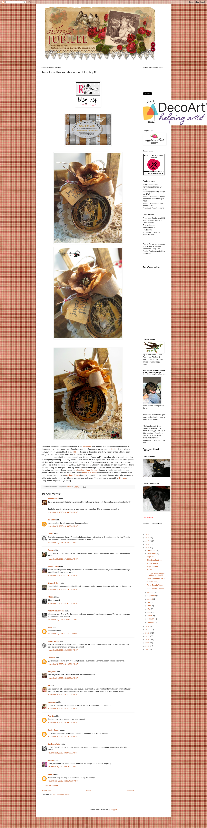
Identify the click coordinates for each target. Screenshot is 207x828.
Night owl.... (151, 557)
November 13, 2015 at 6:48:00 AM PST (63, 543)
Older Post (130, 791)
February (151, 619)
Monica (51, 774)
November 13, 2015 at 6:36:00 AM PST (63, 526)
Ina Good (51, 520)
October (150, 593)
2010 (147, 640)
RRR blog (122, 478)
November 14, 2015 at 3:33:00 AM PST (63, 678)
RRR (75, 452)
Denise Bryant (53, 730)
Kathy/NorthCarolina (56, 611)
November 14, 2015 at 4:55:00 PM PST (63, 722)
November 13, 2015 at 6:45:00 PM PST (63, 650)
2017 (147, 541)
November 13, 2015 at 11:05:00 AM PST (63, 634)
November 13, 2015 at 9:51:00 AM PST (63, 603)
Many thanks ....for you (155, 588)
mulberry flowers (73, 475)
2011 (147, 636)
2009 (147, 643)
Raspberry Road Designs (87, 470)
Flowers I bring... (153, 582)
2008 (147, 646)
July (149, 602)
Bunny (50, 550)
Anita (50, 627)
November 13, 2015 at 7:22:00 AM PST (63, 559)
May (149, 609)
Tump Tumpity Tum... (155, 585)
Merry (149, 570)
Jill (49, 686)
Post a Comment (51, 786)
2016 (147, 544)
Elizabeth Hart (53, 583)
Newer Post (46, 791)
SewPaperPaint (54, 744)
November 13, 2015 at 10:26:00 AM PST (63, 620)
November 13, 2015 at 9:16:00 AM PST (63, 589)
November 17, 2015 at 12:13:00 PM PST (63, 781)
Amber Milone (53, 641)
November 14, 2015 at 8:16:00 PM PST (63, 737)
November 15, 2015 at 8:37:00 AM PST (63, 753)
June (149, 606)
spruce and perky (153, 563)
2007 (147, 649)
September (151, 596)
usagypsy (52, 702)
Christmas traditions (154, 560)
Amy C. (51, 716)
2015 (147, 548)
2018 (147, 538)
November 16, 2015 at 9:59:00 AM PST (63, 767)
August (150, 599)
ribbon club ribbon (89, 473)
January (150, 622)
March (150, 616)
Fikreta (51, 597)
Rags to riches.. (153, 567)
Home (88, 791)
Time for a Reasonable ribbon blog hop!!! (156, 574)
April (149, 612)
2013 (147, 630)
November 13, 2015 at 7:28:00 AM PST (63, 575)
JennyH (51, 761)
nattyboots (52, 672)
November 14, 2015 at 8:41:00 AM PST (63, 709)
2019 (147, 535)
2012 (147, 633)
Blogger (114, 810)
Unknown (51, 658)
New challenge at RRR (156, 578)
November (87, 447)
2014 (147, 626)
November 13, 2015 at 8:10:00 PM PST (63, 664)
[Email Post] (84, 486)
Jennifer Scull (53, 499)
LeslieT (51, 534)
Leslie (113, 449)
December (151, 551)
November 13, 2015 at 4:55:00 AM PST (63, 512)
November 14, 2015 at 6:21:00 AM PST (63, 694)
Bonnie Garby (53, 567)
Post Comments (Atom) (61, 795)
